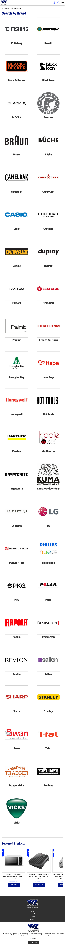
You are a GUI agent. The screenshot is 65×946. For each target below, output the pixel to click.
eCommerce (5, 8)
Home (32, 911)
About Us (32, 914)
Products (32, 919)
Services (32, 916)
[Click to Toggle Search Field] (58, 3)
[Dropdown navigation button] (62, 2)
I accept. (34, 938)
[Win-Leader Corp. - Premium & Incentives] (32, 903)
